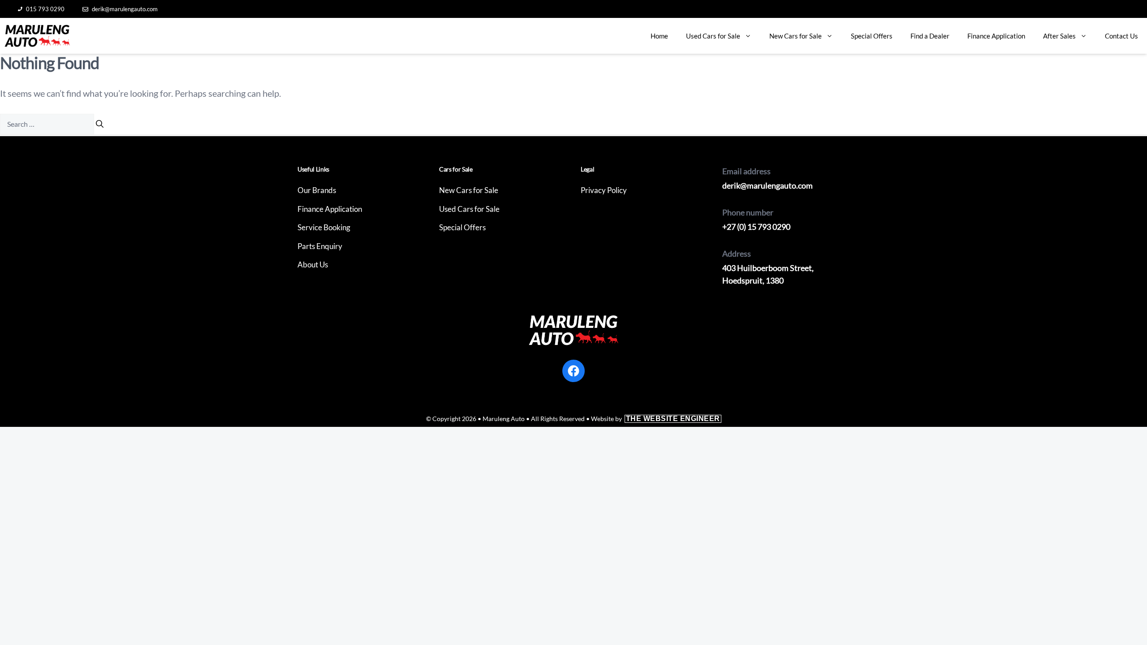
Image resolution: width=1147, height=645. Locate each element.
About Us (313, 264)
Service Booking (324, 227)
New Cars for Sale (795, 36)
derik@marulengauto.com (125, 9)
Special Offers (872, 36)
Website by (655, 418)
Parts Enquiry (320, 246)
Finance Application (996, 36)
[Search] (99, 124)
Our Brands (317, 190)
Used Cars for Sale (713, 36)
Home (659, 36)
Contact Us (1121, 36)
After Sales (1059, 36)
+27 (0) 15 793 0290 (756, 227)
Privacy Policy (604, 190)
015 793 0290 (45, 9)
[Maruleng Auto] (37, 36)
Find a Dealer (929, 36)
